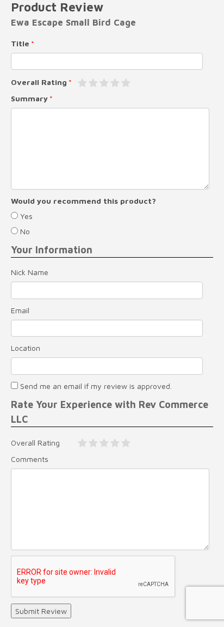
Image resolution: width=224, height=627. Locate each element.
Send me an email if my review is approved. (95, 386)
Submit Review (41, 611)
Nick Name (29, 272)
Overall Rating (39, 82)
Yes (25, 216)
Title (20, 43)
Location (25, 347)
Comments (29, 459)
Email (20, 310)
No (24, 231)
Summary (29, 98)
